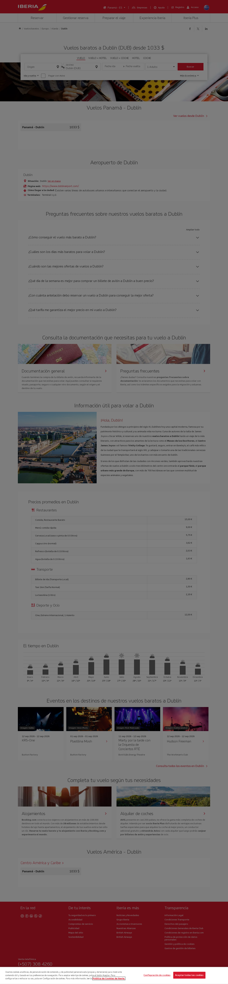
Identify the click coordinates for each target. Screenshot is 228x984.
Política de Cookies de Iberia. (109, 978)
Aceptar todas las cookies (189, 975)
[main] (114, 975)
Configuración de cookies (157, 975)
